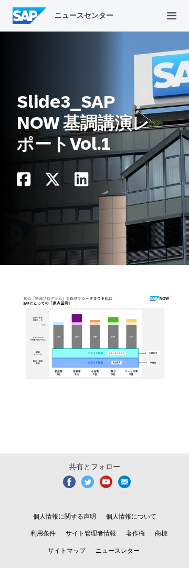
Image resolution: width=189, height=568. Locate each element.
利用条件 (43, 533)
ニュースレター (118, 550)
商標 (161, 533)
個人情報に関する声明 (64, 516)
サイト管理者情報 (91, 533)
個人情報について (131, 516)
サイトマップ (67, 550)
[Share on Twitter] (52, 182)
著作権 (135, 533)
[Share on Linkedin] (81, 182)
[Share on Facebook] (23, 182)
